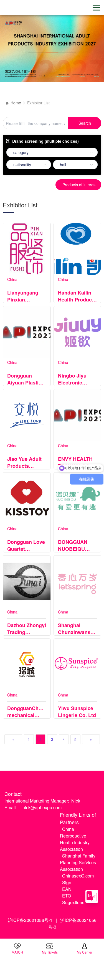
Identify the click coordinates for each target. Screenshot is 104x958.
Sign (66, 882)
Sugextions (73, 902)
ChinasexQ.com (78, 875)
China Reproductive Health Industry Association (75, 839)
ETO (66, 895)
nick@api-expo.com (42, 807)
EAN (67, 889)
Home (16, 102)
